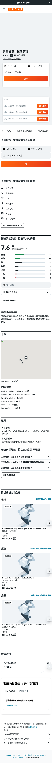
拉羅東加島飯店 (13, 705)
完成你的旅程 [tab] (10, 691)
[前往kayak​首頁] (15, 9)
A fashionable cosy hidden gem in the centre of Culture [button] (24, 528)
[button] (49, 2)
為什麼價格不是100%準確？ (15, 743)
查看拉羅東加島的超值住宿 (40, 548)
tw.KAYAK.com (10, 755)
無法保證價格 (32, 727)
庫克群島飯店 (39, 755)
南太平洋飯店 (27, 755)
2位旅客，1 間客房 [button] (13, 72)
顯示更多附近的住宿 (43, 499)
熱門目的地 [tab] (23, 691)
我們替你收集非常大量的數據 (16, 738)
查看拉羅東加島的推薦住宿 (40, 595)
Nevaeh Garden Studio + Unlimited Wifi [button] (18, 578)
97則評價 (21, 55)
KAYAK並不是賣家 (11, 734)
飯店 (19, 755)
